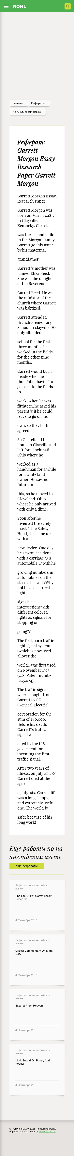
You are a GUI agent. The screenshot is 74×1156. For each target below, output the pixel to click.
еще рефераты (27, 866)
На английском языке (27, 111)
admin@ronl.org (47, 1131)
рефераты (38, 103)
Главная (18, 103)
